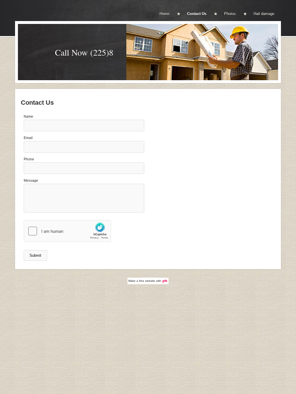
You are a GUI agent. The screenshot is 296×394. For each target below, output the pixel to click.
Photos (230, 14)
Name (28, 117)
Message (31, 181)
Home (164, 14)
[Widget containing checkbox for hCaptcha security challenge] (67, 231)
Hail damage (264, 14)
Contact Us (196, 14)
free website (147, 280)
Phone (29, 159)
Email (28, 138)
